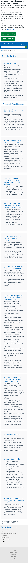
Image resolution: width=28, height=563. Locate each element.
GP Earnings (4, 535)
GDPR (2, 531)
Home (2, 50)
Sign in (13, 548)
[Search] (26, 47)
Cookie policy (13, 556)
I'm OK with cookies (8, 34)
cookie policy (11, 29)
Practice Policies (5, 537)
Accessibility (13, 554)
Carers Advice (4, 529)
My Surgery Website (13, 552)
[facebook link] (4, 542)
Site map (13, 560)
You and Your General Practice (8, 533)
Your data (13, 558)
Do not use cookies (8, 38)
